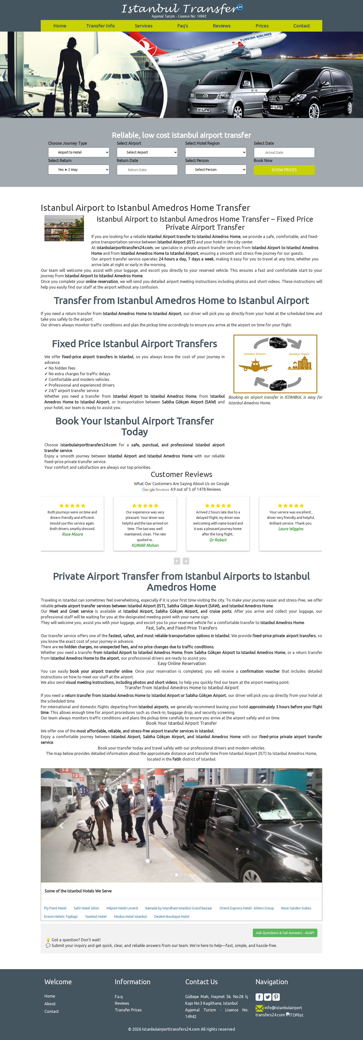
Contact (301, 25)
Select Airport (129, 143)
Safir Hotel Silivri (86, 908)
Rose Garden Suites (296, 908)
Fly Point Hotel (55, 908)
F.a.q (119, 996)
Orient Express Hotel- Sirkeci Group (247, 908)
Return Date (127, 160)
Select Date (264, 143)
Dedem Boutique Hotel (171, 917)
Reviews (222, 25)
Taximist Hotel (96, 917)
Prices (262, 25)
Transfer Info (100, 25)
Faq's (182, 25)
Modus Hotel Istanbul (130, 917)
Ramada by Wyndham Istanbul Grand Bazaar (178, 908)
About (50, 1003)
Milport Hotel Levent (122, 908)
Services (144, 25)
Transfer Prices (128, 1010)
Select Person (197, 160)
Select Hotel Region (202, 143)
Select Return (60, 160)
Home (59, 25)
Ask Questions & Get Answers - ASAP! (285, 933)
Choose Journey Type (67, 143)
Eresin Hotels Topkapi (61, 917)
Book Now (263, 160)
